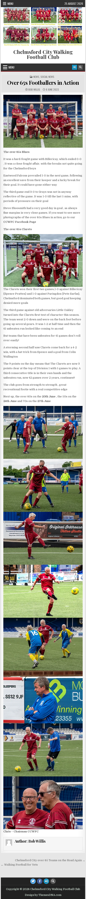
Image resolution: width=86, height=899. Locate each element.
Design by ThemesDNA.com (43, 895)
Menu (10, 3)
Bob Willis (34, 89)
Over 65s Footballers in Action (43, 82)
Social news (47, 77)
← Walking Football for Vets (19, 864)
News (36, 77)
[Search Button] (80, 67)
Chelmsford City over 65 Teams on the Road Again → (50, 860)
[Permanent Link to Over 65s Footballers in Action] (43, 121)
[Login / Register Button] (74, 67)
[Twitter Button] (33, 881)
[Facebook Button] (39, 881)
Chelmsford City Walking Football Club (43, 54)
